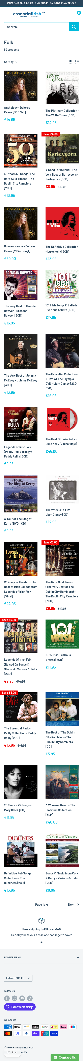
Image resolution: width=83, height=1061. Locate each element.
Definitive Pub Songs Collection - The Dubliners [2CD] (17, 878)
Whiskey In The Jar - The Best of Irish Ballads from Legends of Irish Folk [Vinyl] (20, 589)
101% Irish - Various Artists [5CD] (58, 657)
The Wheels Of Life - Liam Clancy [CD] (59, 512)
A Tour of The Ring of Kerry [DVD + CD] (18, 521)
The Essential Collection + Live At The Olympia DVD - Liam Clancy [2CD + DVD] (62, 381)
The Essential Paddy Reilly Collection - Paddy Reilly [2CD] (20, 733)
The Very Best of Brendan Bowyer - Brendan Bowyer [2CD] (20, 310)
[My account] (67, 14)
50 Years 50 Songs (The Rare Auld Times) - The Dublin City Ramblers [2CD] (19, 181)
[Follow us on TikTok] (30, 998)
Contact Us (66, 1057)
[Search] (74, 26)
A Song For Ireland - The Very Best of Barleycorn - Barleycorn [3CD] (62, 174)
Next (71, 904)
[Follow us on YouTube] (22, 998)
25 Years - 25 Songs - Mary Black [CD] (17, 807)
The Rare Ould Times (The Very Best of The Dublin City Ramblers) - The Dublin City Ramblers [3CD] (62, 591)
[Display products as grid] (70, 61)
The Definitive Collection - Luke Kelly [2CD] (62, 249)
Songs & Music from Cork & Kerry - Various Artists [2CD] (62, 878)
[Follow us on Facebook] (7, 998)
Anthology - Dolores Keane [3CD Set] (17, 110)
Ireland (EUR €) (14, 978)
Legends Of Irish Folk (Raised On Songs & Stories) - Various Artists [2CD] (20, 666)
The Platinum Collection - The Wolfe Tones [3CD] (62, 113)
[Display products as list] (77, 61)
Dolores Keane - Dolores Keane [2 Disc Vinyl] (19, 248)
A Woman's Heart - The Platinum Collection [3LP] (60, 809)
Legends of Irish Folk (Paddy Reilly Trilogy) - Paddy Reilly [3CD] (18, 451)
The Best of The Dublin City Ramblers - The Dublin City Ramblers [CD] (60, 739)
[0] (75, 14)
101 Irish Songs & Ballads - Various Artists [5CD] (61, 307)
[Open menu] (6, 14)
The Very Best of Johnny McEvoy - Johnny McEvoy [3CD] (20, 380)
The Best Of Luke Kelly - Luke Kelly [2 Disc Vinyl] (61, 441)
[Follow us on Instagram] (14, 998)
